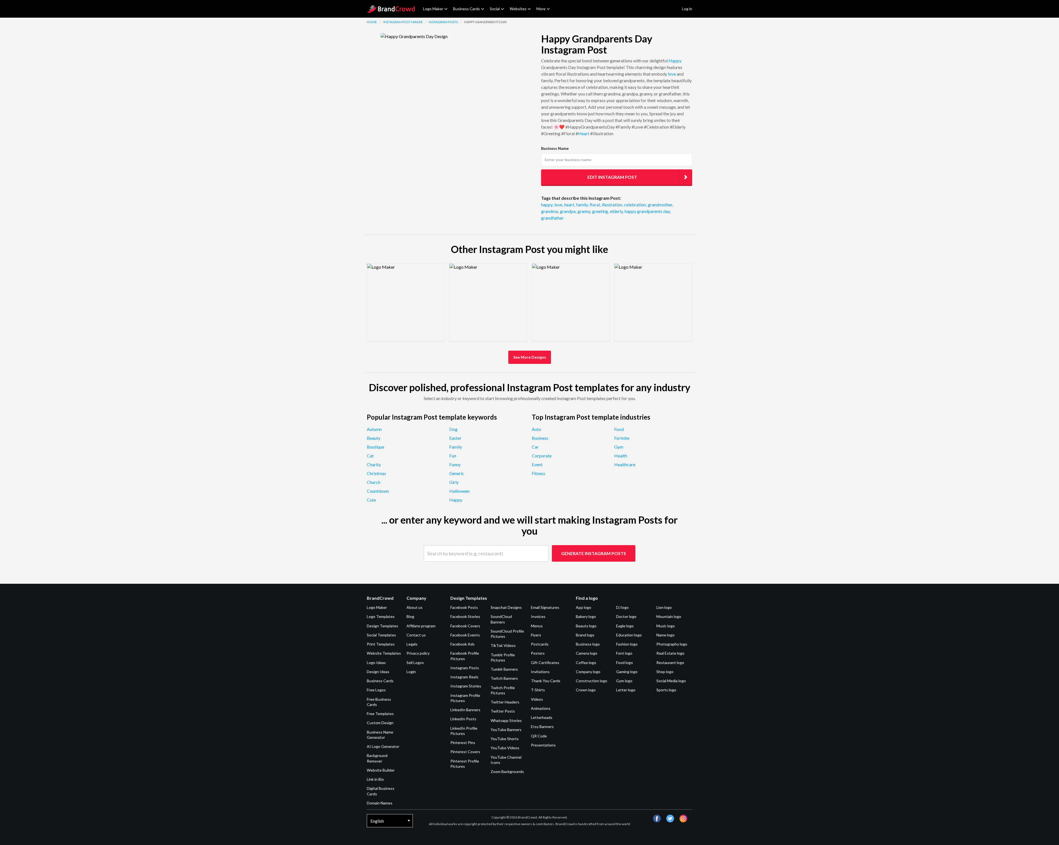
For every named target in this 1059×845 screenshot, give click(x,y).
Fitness (538, 473)
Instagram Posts (443, 22)
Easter (455, 438)
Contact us (416, 635)
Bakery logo (586, 616)
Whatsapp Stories (506, 720)
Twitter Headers (505, 702)
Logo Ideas (376, 662)
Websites (518, 8)
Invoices (538, 616)
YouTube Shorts (505, 738)
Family (455, 446)
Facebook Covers (465, 625)
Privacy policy (418, 653)
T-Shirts (538, 689)
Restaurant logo (670, 662)
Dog (453, 429)
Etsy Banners (542, 726)
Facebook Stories (465, 616)
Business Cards (466, 8)
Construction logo (591, 680)
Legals (412, 644)
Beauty (373, 438)
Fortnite (621, 438)
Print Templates (381, 644)
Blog (410, 616)
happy (547, 204)
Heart (583, 133)
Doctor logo (626, 616)
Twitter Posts (503, 711)
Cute (371, 499)
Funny (455, 464)
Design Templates (382, 625)
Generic (456, 473)
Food (619, 429)
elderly (617, 211)
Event (537, 464)
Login (411, 671)
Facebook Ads (462, 644)
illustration (612, 204)
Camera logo (586, 653)
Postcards (540, 644)
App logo (583, 607)
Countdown (378, 491)
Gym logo (624, 680)
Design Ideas (378, 671)
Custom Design (380, 722)
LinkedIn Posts (463, 718)
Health (620, 455)
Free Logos (376, 689)
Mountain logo (668, 616)
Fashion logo (627, 644)
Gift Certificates (545, 662)
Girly (454, 482)
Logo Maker (433, 8)
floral (595, 204)
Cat (370, 455)
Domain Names (379, 803)
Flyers (536, 635)
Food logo (624, 662)
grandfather (552, 217)
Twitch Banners (504, 678)
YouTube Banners (506, 729)
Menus (537, 625)
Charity (374, 464)
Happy (674, 60)
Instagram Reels (464, 677)
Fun (452, 455)
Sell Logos (415, 662)
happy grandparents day (648, 211)
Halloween (459, 491)
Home (372, 22)
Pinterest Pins (462, 742)
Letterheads (541, 717)
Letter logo (625, 689)
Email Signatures (545, 607)
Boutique (375, 446)
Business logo (588, 644)
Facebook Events (465, 635)
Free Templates (380, 713)
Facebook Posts (464, 607)
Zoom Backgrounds (507, 771)
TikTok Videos (503, 645)
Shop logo (664, 671)
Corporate (542, 455)
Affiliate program (421, 625)
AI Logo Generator (383, 746)
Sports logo (666, 689)
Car (535, 446)
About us (414, 607)
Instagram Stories (465, 686)
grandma (550, 211)
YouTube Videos (505, 747)
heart (569, 204)
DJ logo (622, 607)
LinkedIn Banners (465, 709)
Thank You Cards (545, 680)
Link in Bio (375, 779)
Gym (618, 446)
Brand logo (585, 635)
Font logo (624, 653)
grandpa (568, 211)
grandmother (660, 204)
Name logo (665, 635)
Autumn (374, 429)
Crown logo (586, 689)
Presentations (543, 745)
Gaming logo (627, 671)
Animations (540, 708)
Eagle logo (625, 625)
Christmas (376, 473)
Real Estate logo (670, 653)
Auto (536, 429)
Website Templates (384, 653)
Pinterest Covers (465, 751)
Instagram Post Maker (402, 22)
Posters (538, 653)
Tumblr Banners (504, 669)
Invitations (540, 671)
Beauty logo (586, 625)
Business (540, 438)
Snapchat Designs (506, 607)
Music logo (665, 625)
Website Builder (381, 770)
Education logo (629, 635)
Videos (537, 699)
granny (584, 211)
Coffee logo (586, 662)
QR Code (539, 736)
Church (373, 482)
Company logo (588, 671)
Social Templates (381, 635)
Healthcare (624, 464)
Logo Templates (381, 616)
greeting (600, 211)
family (582, 204)
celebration (635, 204)
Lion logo (664, 607)
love (672, 73)
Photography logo (671, 644)
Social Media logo (671, 680)
